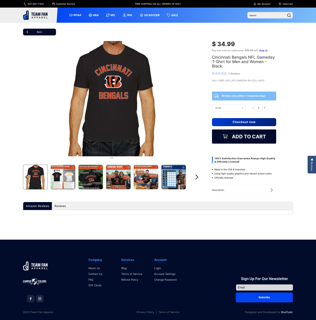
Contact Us (95, 274)
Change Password (165, 279)
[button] (244, 190)
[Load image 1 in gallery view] (35, 177)
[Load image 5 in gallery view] (146, 177)
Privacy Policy (145, 312)
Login (157, 268)
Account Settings (164, 274)
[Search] (289, 15)
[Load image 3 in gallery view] (91, 177)
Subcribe (264, 297)
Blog (124, 268)
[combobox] (270, 15)
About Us (94, 268)
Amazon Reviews (37, 206)
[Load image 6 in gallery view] (173, 177)
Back (39, 31)
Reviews (60, 206)
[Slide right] (196, 177)
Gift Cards (94, 285)
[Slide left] (26, 177)
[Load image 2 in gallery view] (63, 177)
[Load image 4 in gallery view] (118, 177)
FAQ (90, 279)
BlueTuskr (287, 312)
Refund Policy (129, 279)
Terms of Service (131, 274)
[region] (158, 4)
